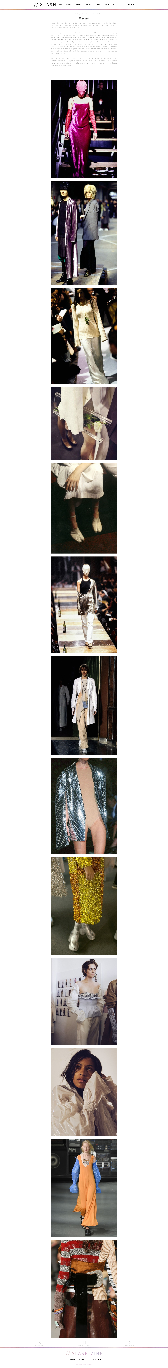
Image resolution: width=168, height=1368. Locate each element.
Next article (129, 1345)
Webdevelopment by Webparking (84, 1364)
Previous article (39, 1345)
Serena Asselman (87, 14)
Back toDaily (84, 1345)
